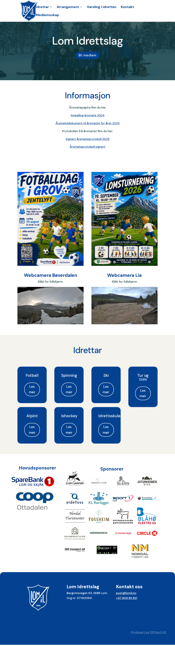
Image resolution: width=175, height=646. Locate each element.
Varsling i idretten (101, 7)
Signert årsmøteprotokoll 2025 (88, 139)
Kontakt (127, 7)
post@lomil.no (126, 593)
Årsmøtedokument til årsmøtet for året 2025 (88, 123)
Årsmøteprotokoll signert (87, 147)
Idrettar (42, 7)
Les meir (32, 389)
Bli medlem (87, 55)
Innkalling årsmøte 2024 (87, 115)
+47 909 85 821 (126, 598)
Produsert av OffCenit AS (148, 632)
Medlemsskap (47, 15)
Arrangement (68, 7)
